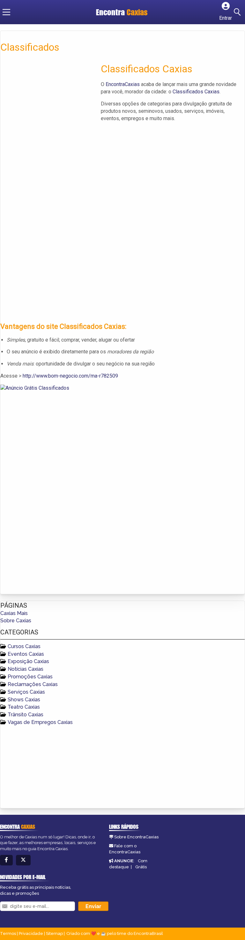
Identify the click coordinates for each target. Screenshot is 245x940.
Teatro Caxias (24, 707)
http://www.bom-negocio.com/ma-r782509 (70, 376)
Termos (8, 933)
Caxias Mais (14, 613)
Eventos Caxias (26, 654)
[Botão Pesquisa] (238, 12)
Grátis (141, 866)
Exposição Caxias (28, 661)
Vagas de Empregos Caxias (40, 722)
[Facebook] (6, 860)
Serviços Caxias (26, 692)
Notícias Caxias (25, 669)
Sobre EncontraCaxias (136, 837)
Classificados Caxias (196, 92)
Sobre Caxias (15, 621)
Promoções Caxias (30, 677)
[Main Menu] (6, 12)
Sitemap (54, 933)
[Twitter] (23, 860)
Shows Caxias (24, 700)
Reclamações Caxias (33, 684)
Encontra (122, 12)
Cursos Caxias (24, 646)
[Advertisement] (48, 106)
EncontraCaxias (123, 84)
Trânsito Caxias (25, 715)
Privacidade (31, 933)
